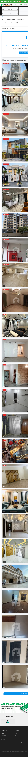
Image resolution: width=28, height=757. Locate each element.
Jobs (2, 737)
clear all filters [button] (16, 22)
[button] (4, 9)
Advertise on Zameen (6, 742)
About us (3, 733)
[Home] (2, 1)
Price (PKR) (4, 12)
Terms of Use (4, 744)
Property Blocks (15, 1)
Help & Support (4, 740)
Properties (6, 1)
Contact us (3, 735)
